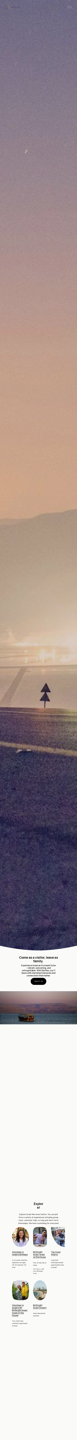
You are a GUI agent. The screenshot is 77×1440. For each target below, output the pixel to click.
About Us (38, 981)
